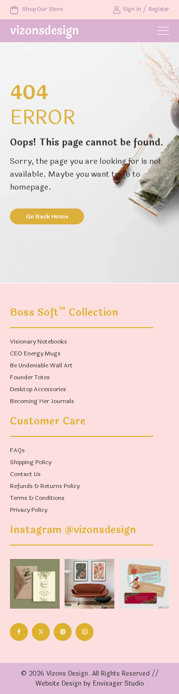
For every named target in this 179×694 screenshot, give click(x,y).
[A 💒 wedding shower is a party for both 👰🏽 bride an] (35, 584)
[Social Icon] (19, 632)
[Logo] (44, 32)
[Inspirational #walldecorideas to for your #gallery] (89, 584)
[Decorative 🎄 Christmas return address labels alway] (144, 584)
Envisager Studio (118, 684)
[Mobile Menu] (163, 31)
